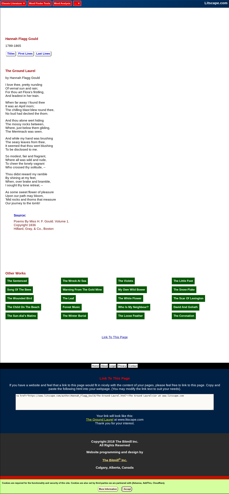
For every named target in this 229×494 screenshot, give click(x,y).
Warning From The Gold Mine (82, 289)
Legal (113, 365)
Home (95, 365)
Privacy (122, 365)
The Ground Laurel (99, 419)
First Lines (25, 53)
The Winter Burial (74, 315)
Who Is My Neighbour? (133, 307)
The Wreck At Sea (74, 281)
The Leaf (68, 298)
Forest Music (71, 307)
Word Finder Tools (39, 3)
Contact (133, 365)
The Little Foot (183, 281)
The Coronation (184, 315)
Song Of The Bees (19, 289)
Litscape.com (216, 3)
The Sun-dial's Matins (21, 315)
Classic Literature (12, 3)
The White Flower (129, 298)
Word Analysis (62, 3)
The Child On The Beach (23, 307)
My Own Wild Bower (131, 289)
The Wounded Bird (19, 298)
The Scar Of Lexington (188, 298)
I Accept (127, 489)
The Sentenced (17, 281)
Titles (11, 53)
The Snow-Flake (184, 289)
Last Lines (43, 53)
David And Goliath (186, 307)
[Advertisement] (115, 20)
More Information (108, 489)
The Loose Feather (130, 315)
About (104, 365)
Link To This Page (115, 337)
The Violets (125, 281)
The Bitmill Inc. (114, 460)
